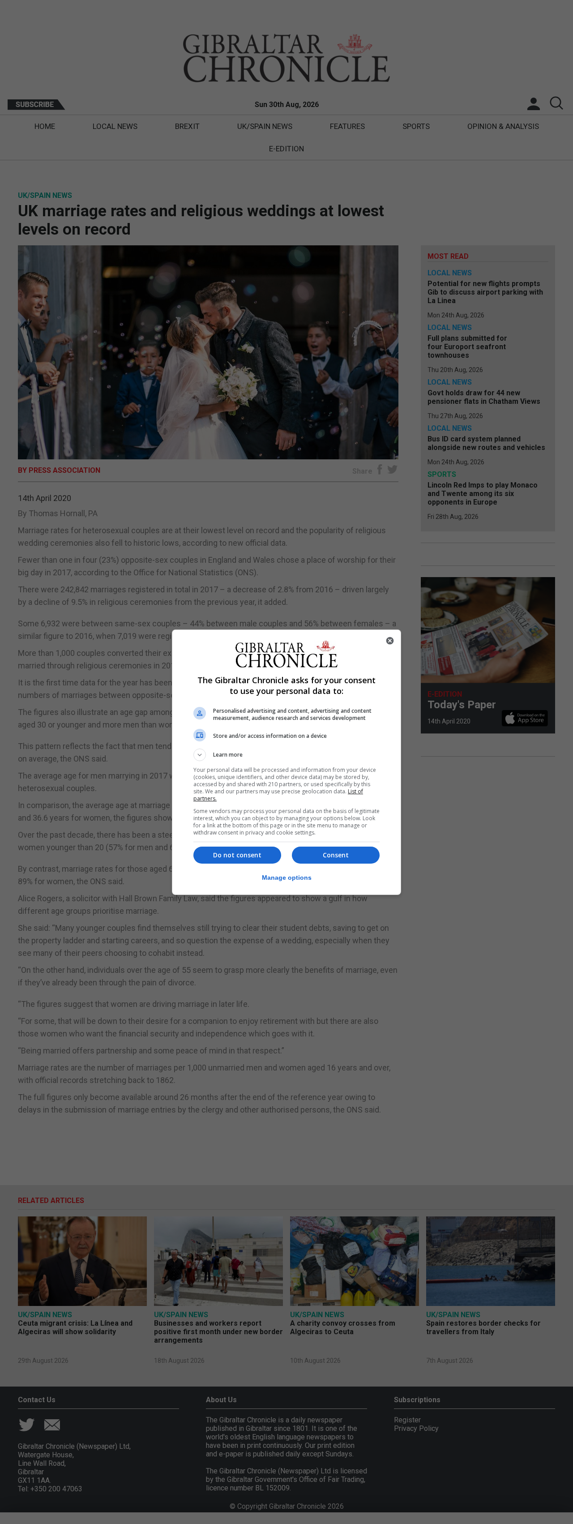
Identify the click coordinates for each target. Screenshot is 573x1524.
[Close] (390, 641)
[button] (286, 755)
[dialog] (286, 762)
